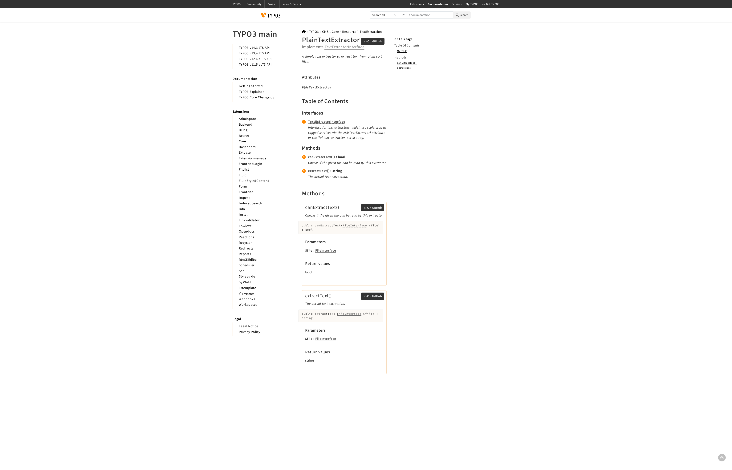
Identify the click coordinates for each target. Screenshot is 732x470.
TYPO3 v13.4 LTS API (254, 53)
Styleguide (247, 276)
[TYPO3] (304, 31)
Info (242, 209)
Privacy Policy (249, 332)
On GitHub (374, 41)
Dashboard (247, 147)
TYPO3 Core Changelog (256, 97)
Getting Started (251, 86)
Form (243, 186)
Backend (245, 124)
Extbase (245, 152)
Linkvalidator (249, 220)
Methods (402, 51)
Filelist (244, 169)
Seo (242, 271)
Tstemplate (247, 288)
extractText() (318, 170)
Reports (245, 254)
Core (242, 141)
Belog (243, 130)
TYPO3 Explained (252, 91)
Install (244, 214)
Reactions (246, 237)
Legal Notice (248, 326)
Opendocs (246, 231)
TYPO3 (314, 31)
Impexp (245, 197)
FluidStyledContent (254, 180)
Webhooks (247, 299)
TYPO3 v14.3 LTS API (254, 47)
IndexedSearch (250, 203)
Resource (349, 31)
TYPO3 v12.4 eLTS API (255, 59)
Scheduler (246, 265)
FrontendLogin (250, 163)
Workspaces (248, 304)
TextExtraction (371, 31)
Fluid (243, 175)
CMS (325, 31)
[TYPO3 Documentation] (270, 15)
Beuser (244, 135)
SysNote (245, 282)
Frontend (246, 192)
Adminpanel (248, 118)
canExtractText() (321, 157)
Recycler (245, 242)
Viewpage (246, 293)
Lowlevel (246, 226)
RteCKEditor (248, 259)
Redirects (246, 248)
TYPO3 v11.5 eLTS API (255, 64)
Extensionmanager (253, 158)
